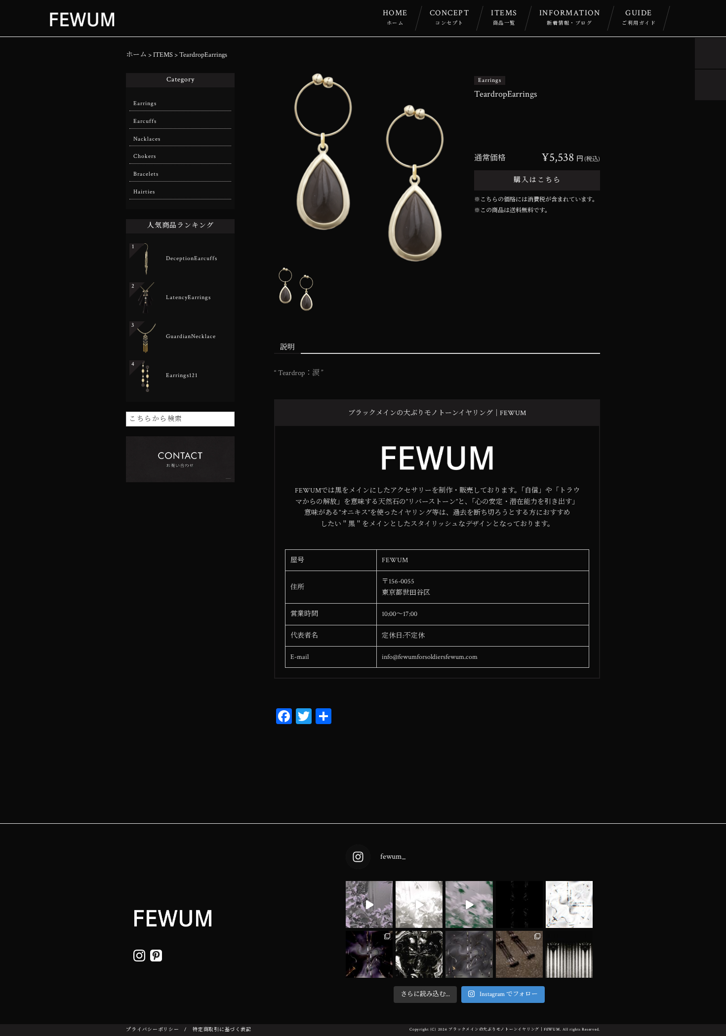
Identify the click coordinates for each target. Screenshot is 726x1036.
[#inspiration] (369, 904)
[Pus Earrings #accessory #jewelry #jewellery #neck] (569, 904)
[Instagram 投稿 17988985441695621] (569, 954)
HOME (395, 17)
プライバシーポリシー (152, 1030)
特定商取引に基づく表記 (222, 1030)
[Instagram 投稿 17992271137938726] (419, 954)
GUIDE (639, 17)
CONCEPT (450, 17)
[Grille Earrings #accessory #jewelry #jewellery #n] (519, 954)
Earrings (489, 80)
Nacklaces (147, 139)
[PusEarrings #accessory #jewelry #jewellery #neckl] (468, 954)
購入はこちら (537, 180)
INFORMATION (570, 17)
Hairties (144, 191)
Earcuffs (145, 121)
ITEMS (504, 17)
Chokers (144, 156)
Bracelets (146, 174)
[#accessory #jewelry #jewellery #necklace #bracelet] (519, 904)
